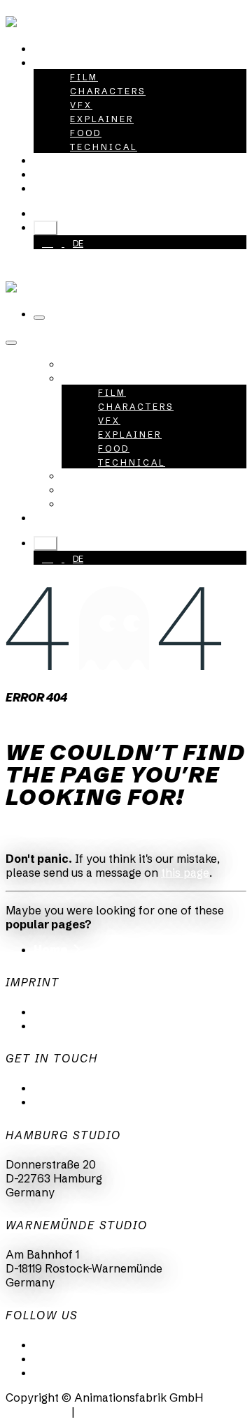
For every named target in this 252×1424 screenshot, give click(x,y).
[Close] (11, 343)
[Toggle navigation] (39, 318)
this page (185, 873)
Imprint (54, 1025)
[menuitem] (66, 48)
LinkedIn (56, 1344)
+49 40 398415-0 (99, 213)
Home (51, 949)
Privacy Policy (72, 1011)
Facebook (59, 1372)
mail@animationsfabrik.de (103, 1088)
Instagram (61, 1358)
